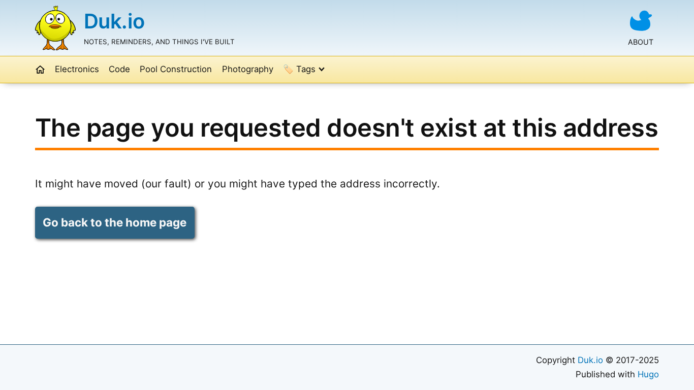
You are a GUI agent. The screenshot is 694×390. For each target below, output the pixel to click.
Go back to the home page (114, 222)
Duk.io (114, 21)
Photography (247, 69)
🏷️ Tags (299, 69)
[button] (40, 69)
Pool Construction (176, 69)
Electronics (77, 69)
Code (119, 69)
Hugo (648, 374)
